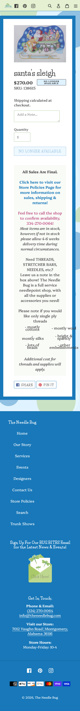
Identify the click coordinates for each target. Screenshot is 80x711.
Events (22, 467)
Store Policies (22, 501)
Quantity (21, 129)
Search (22, 512)
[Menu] (75, 5)
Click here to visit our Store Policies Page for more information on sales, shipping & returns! (40, 192)
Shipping (21, 100)
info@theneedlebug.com (40, 615)
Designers (22, 478)
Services (22, 455)
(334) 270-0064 (40, 610)
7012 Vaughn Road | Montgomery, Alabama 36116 (40, 631)
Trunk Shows (22, 523)
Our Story (22, 444)
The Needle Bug (46, 697)
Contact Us (22, 489)
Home (22, 433)
